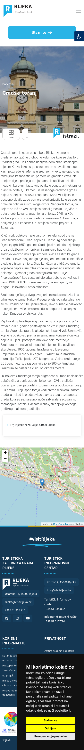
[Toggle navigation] (78, 11)
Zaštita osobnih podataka (59, 651)
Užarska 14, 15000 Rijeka (21, 594)
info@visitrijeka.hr (59, 590)
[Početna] (19, 10)
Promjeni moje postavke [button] (50, 736)
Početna (7, 84)
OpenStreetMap (61, 524)
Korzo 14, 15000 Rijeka (61, 582)
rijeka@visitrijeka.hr (18, 602)
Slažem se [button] (50, 720)
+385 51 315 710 (15, 610)
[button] (42, 483)
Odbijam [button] (50, 728)
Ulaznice (39, 32)
